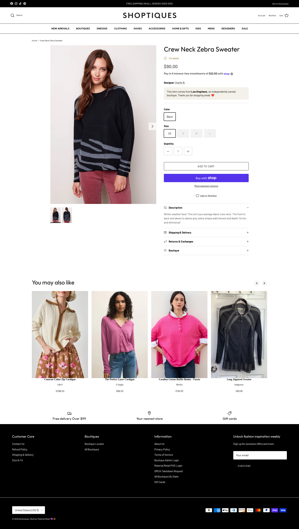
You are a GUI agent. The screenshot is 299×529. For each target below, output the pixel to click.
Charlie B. (180, 82)
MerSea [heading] (179, 384)
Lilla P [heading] (60, 384)
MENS (211, 28)
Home (34, 40)
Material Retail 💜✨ (47, 519)
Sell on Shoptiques (280, 3)
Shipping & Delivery (23, 454)
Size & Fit (17, 460)
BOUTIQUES (83, 28)
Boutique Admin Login (166, 460)
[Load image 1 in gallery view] (103, 124)
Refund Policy (19, 449)
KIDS (198, 28)
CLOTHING (120, 28)
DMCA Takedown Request (168, 471)
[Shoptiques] (149, 15)
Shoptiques (24, 519)
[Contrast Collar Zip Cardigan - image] (60, 334)
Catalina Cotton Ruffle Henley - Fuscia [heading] (179, 379)
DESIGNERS (228, 28)
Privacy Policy (162, 449)
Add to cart (206, 166)
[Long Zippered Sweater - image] (239, 334)
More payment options (206, 186)
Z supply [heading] (120, 384)
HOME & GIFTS (180, 28)
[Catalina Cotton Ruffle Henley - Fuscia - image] (179, 334)
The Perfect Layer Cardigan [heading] (119, 379)
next (264, 283)
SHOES (138, 28)
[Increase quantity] (188, 151)
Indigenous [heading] (239, 384)
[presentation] (60, 387)
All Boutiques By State (166, 476)
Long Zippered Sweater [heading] (239, 379)
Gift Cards (159, 482)
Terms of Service (163, 454)
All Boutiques (92, 449)
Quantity (169, 143)
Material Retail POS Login (168, 465)
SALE (245, 28)
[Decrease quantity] (168, 151)
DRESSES (102, 28)
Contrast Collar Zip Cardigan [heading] (60, 379)
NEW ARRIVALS (60, 28)
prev (257, 283)
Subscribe (244, 466)
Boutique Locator (94, 443)
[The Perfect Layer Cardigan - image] (120, 334)
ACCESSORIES (157, 28)
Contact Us (18, 443)
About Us (159, 443)
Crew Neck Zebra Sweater (51, 40)
